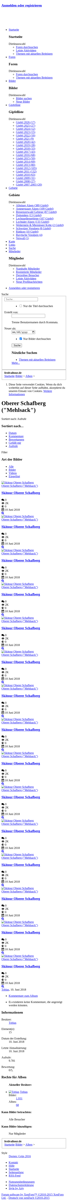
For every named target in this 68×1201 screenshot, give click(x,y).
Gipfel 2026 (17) (25, 122)
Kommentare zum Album (23, 995)
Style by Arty (16, 1188)
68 (17, 1105)
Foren (12, 57)
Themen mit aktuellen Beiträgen (34, 53)
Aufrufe (13, 446)
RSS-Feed (14, 1175)
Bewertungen (16, 439)
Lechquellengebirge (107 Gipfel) (34, 218)
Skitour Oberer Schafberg (20, 493)
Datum (13, 432)
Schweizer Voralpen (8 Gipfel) (33, 228)
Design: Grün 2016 (20, 1156)
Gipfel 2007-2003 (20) (29, 184)
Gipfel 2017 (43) (25, 151)
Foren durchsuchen (27, 47)
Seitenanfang (16, 1172)
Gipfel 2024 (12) (25, 128)
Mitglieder (14, 251)
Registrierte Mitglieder (29, 271)
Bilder (12, 80)
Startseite (14, 29)
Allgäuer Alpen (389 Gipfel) (32, 205)
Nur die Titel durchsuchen (37, 306)
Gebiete (13, 187)
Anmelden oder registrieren (21, 5)
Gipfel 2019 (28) (25, 145)
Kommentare (16, 436)
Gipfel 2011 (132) (26, 171)
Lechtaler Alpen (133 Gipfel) (32, 221)
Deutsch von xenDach (29, 1197)
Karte (12, 241)
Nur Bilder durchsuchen (36, 338)
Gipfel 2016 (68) (25, 155)
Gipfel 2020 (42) (25, 141)
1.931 (19, 1098)
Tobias (5, 989)
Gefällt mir (15, 442)
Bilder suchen (24, 98)
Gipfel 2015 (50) (25, 158)
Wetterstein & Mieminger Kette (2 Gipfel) (40, 225)
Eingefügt (14, 476)
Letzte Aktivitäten (26, 50)
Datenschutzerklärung (21, 1185)
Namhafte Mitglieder (28, 268)
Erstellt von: (11, 312)
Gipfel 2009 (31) (25, 178)
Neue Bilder (23, 101)
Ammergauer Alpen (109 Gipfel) (34, 208)
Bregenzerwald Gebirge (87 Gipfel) (36, 212)
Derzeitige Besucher (27, 275)
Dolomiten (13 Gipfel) (29, 215)
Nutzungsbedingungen (22, 1181)
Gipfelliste (14, 104)
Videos (13, 473)
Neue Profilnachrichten (29, 281)
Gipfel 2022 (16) (25, 135)
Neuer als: (10, 328)
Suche (12, 248)
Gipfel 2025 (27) (25, 125)
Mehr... (16, 362)
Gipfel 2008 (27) (25, 181)
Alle (11, 466)
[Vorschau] (2, 513)
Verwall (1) (22, 238)
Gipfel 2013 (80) (25, 164)
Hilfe (12, 1165)
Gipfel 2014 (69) (25, 161)
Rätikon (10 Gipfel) (27, 231)
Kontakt (13, 1162)
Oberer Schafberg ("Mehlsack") (19, 485)
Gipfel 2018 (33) (25, 148)
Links (12, 244)
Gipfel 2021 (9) (25, 138)
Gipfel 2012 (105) (26, 168)
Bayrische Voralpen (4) (29, 234)
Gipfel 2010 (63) (25, 174)
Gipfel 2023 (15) (25, 132)
